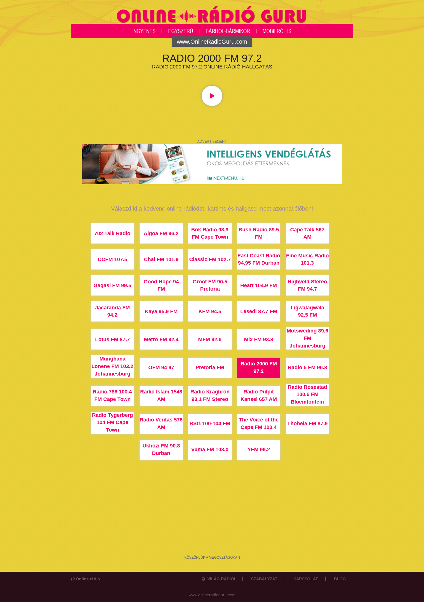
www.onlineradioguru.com (212, 594)
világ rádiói (220, 579)
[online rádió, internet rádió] (212, 15)
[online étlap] (212, 163)
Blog (340, 579)
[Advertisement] (212, 525)
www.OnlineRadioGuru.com (212, 41)
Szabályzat (264, 579)
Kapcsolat (305, 579)
